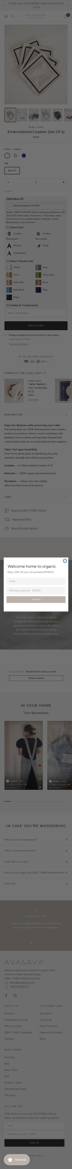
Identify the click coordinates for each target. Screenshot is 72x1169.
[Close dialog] (65, 561)
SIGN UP (36, 599)
